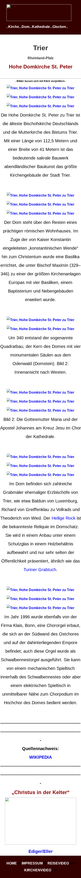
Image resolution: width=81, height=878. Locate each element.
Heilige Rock (63, 518)
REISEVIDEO (58, 863)
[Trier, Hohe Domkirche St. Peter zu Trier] (40, 88)
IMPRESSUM (32, 863)
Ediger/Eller (41, 851)
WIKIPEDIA (40, 757)
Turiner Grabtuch (40, 569)
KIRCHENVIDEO (37, 870)
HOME (11, 863)
